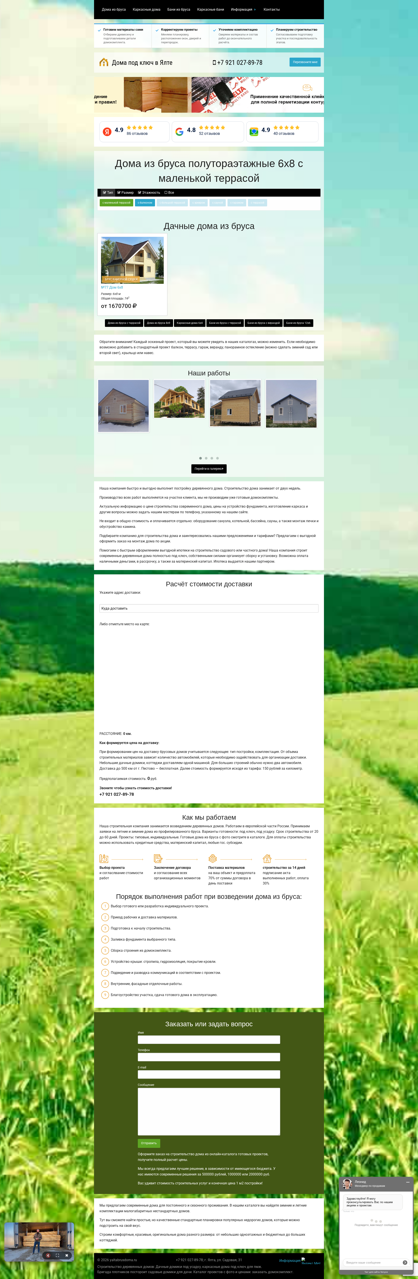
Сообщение (146, 1085)
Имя (141, 1032)
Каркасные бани (210, 9)
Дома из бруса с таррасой (124, 322)
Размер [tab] (127, 193)
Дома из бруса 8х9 (158, 322)
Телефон (144, 1050)
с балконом (145, 202)
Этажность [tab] (150, 193)
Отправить (149, 1143)
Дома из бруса (114, 9)
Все (170, 193)
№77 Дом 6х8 (112, 287)
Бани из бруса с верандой (264, 322)
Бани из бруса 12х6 (298, 322)
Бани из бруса (178, 9)
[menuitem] (113, 9)
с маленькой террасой (116, 202)
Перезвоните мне (305, 62)
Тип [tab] (109, 193)
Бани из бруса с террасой (225, 322)
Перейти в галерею (208, 469)
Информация (241, 9)
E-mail (142, 1067)
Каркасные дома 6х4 (190, 322)
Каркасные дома (146, 9)
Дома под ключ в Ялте (141, 62)
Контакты (272, 9)
